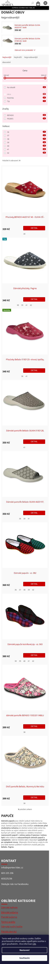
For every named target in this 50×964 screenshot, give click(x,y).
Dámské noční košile (11, 926)
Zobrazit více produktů (24, 50)
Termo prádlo (8, 921)
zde (34, 944)
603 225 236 (7, 873)
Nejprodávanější (31, 57)
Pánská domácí (9, 931)
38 (26, 139)
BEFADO (26, 115)
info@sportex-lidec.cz (12, 867)
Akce (26, 94)
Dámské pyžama (9, 912)
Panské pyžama (9, 917)
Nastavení (24, 950)
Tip (26, 101)
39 (26, 142)
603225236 (6, 878)
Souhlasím (24, 958)
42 (26, 153)
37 (26, 135)
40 (26, 146)
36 (26, 132)
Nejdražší (18, 57)
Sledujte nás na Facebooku (15, 884)
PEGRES (26, 118)
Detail (34, 228)
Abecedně (6, 62)
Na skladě (26, 87)
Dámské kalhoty (9, 907)
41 (26, 149)
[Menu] (45, 3)
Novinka (26, 98)
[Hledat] (32, 3)
